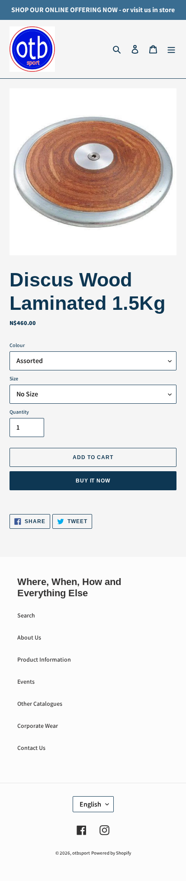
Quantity (19, 411)
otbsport (81, 853)
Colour (17, 345)
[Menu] (171, 49)
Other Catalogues (39, 703)
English (90, 804)
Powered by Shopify (111, 853)
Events (26, 681)
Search (26, 615)
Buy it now (93, 481)
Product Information (44, 659)
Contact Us (31, 748)
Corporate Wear (37, 726)
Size (14, 378)
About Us (29, 637)
